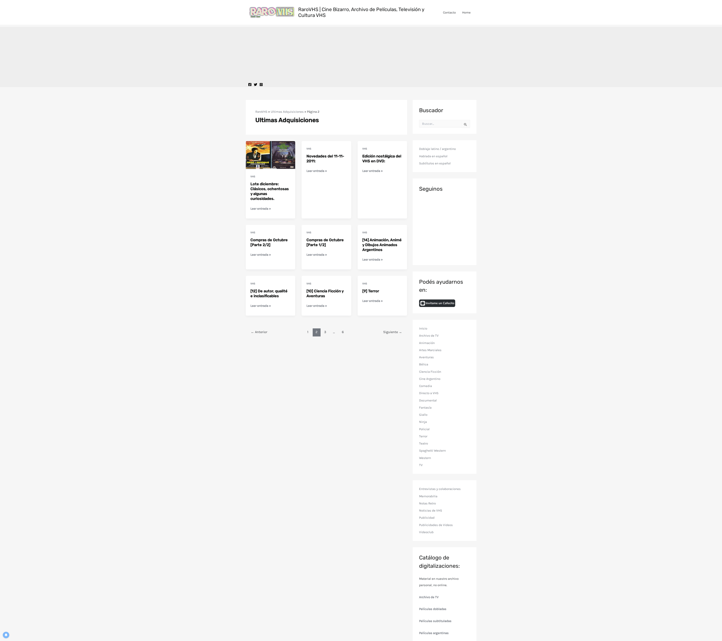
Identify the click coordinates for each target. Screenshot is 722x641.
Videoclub (426, 532)
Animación (427, 343)
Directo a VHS (428, 393)
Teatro (423, 443)
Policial (424, 429)
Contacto (449, 12)
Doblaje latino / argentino (437, 149)
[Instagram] (261, 84)
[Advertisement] (361, 53)
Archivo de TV (429, 335)
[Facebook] (250, 84)
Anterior (259, 332)
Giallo (423, 414)
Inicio (423, 328)
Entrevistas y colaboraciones (440, 489)
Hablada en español (433, 156)
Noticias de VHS (430, 510)
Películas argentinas (434, 633)
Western (425, 458)
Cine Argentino (429, 379)
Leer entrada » (260, 208)
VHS (252, 176)
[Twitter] (255, 84)
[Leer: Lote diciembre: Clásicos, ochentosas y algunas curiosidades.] (270, 154)
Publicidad (427, 517)
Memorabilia (428, 496)
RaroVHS (261, 111)
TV (421, 465)
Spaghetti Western (432, 450)
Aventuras (426, 357)
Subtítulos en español (435, 163)
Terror (423, 436)
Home (466, 12)
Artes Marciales (430, 350)
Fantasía (425, 407)
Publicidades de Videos (436, 525)
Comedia (425, 386)
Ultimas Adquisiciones (287, 111)
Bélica (423, 364)
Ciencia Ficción (430, 371)
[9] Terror (370, 291)
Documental (428, 400)
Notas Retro (427, 503)
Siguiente (392, 332)
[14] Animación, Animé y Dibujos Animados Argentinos (382, 245)
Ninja (423, 422)
